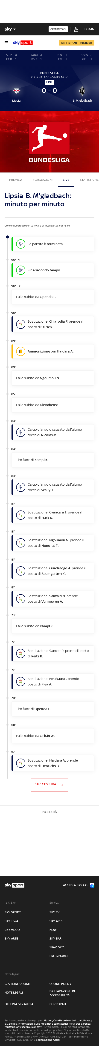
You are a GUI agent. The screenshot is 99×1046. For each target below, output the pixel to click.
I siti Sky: (10, 902)
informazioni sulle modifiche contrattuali (43, 1023)
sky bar (55, 938)
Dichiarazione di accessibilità (62, 993)
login (89, 29)
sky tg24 (11, 921)
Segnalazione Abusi (48, 1039)
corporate (58, 1004)
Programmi (58, 956)
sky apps (57, 921)
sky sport (13, 912)
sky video (12, 929)
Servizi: (54, 902)
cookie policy (61, 984)
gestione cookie (17, 984)
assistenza (23, 1027)
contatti (37, 1027)
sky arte (11, 938)
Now (53, 929)
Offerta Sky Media (19, 1004)
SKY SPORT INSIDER (76, 42)
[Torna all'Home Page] (23, 42)
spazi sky (57, 947)
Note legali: (12, 974)
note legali (14, 992)
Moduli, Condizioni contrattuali (63, 1020)
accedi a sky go (75, 885)
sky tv (54, 912)
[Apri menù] (6, 42)
